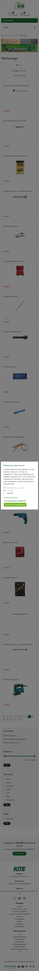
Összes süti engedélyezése (15, 505)
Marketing (10, 493)
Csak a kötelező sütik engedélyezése (15, 501)
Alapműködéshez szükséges (15, 488)
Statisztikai (10, 490)
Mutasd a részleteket (11, 498)
